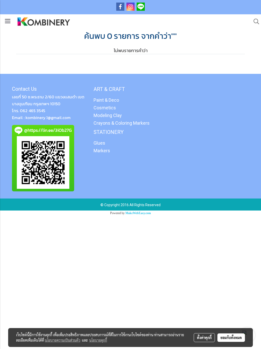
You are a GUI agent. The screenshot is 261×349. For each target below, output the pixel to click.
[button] (255, 21)
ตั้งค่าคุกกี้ (204, 337)
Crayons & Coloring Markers (122, 123)
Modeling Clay (108, 115)
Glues (99, 143)
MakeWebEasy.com (138, 213)
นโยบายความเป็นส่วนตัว (62, 340)
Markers (102, 150)
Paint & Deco (106, 100)
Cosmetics (105, 107)
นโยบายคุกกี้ (98, 340)
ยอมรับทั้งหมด (231, 337)
